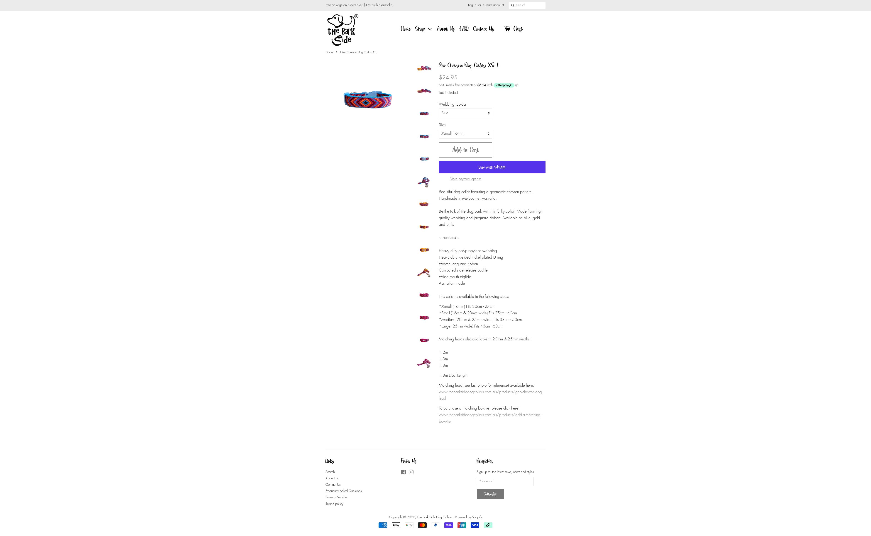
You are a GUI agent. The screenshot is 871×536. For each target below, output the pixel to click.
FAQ (464, 28)
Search (330, 472)
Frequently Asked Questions (343, 491)
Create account (493, 5)
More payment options (465, 179)
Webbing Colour (452, 104)
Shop (421, 28)
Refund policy (334, 504)
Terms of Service (336, 497)
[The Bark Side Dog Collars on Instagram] (411, 473)
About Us (446, 28)
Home (406, 28)
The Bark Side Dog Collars (435, 517)
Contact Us (483, 28)
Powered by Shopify (468, 517)
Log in (472, 5)
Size (442, 125)
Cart (517, 29)
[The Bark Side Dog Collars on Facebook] (403, 473)
